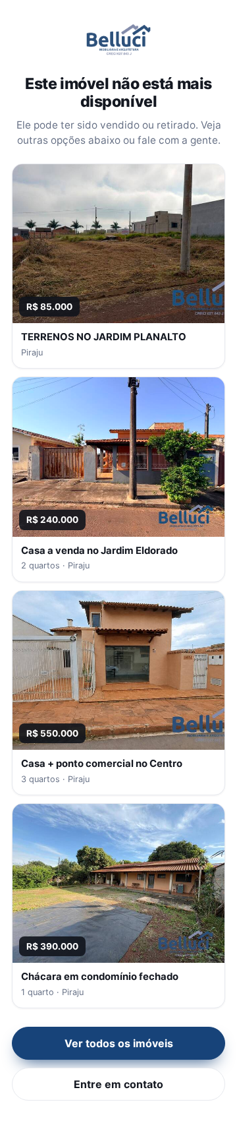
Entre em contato (118, 1084)
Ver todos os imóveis (119, 1043)
